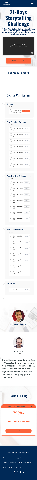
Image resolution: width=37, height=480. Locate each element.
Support (18, 458)
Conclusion (11, 283)
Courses (11, 458)
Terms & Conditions (9, 462)
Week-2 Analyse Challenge (16, 176)
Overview (10, 104)
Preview (26, 110)
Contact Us (17, 467)
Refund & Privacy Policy (25, 462)
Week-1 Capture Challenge (16, 122)
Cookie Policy (7, 467)
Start (26, 128)
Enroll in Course (18, 60)
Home (5, 458)
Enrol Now (18, 431)
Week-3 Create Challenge (16, 230)
